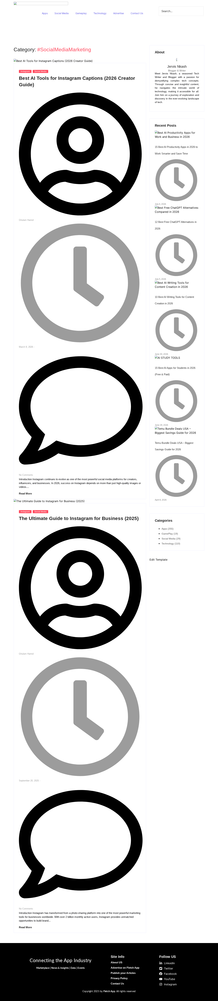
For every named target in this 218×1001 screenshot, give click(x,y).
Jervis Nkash (177, 66)
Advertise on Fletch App (125, 967)
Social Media (61, 13)
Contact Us (137, 13)
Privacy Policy (119, 978)
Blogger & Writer (177, 70)
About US (116, 962)
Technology (100, 13)
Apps (45, 13)
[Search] (169, 19)
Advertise (118, 13)
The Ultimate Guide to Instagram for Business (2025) (79, 518)
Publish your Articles (123, 973)
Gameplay (81, 13)
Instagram (25, 71)
